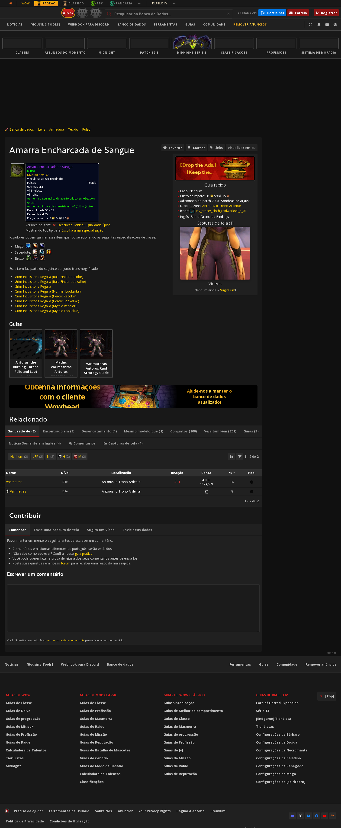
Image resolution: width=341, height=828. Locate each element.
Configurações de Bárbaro (278, 734)
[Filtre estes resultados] (239, 456)
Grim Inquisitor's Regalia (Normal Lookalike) (48, 291)
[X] (300, 815)
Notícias (15, 24)
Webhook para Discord (88, 24)
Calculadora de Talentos (26, 750)
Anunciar (125, 811)
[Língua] (335, 24)
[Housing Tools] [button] (45, 24)
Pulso (86, 129)
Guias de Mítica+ (20, 726)
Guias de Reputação (96, 742)
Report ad (331, 653)
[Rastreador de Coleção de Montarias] (133, 396)
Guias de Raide (18, 742)
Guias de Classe (19, 703)
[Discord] (292, 815)
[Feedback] (327, 24)
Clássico (76, 3)
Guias (190, 24)
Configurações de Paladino (278, 758)
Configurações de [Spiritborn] (280, 782)
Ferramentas (240, 664)
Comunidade (214, 24)
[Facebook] (316, 815)
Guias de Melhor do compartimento (193, 711)
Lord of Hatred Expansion (277, 703)
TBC (100, 3)
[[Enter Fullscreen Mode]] (310, 24)
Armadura (56, 129)
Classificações (92, 782)
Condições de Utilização (70, 821)
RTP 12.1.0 (82, 13)
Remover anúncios (250, 24)
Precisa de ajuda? (28, 811)
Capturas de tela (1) (215, 223)
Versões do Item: (39, 225)
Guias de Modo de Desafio (101, 766)
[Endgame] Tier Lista (273, 718)
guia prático (84, 553)
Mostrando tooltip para (43, 230)
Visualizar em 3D (242, 147)
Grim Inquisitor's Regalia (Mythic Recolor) (46, 306)
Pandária (124, 3)
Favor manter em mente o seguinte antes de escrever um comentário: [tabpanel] (72, 590)
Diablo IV (164, 3)
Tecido (73, 129)
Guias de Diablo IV (272, 695)
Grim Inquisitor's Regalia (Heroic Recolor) (45, 296)
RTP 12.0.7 (95, 13)
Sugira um (227, 290)
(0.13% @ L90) (84, 206)
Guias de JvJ (173, 750)
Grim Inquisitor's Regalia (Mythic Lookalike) (47, 311)
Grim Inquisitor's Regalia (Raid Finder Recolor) (49, 276)
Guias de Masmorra (96, 718)
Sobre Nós (103, 811)
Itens (41, 129)
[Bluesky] (308, 815)
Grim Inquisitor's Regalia (33, 286)
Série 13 (262, 711)
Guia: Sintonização (179, 703)
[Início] (31, 13)
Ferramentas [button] (165, 24)
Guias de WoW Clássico (184, 695)
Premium (217, 811)
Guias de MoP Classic (98, 695)
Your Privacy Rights (154, 811)
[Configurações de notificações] (318, 24)
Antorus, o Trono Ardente (121, 482)
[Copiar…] (231, 456)
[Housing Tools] (40, 664)
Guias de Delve (18, 711)
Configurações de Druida (276, 742)
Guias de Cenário (94, 758)
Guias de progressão (23, 718)
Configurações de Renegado (279, 766)
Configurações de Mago (276, 774)
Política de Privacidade (25, 821)
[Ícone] (17, 170)
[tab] (22, 431)
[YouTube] (324, 815)
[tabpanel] (133, 478)
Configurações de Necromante (282, 750)
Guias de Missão (93, 734)
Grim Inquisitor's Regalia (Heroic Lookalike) (47, 301)
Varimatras (14, 482)
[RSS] (332, 815)
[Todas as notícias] (10, 3)
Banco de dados (131, 24)
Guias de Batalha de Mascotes (105, 750)
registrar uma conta (72, 640)
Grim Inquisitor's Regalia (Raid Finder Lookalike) (50, 281)
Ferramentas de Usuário (69, 811)
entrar (51, 640)
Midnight (13, 766)
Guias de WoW (18, 695)
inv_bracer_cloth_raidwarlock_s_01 (221, 211)
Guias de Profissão (21, 734)
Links (219, 147)
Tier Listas (15, 758)
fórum (65, 563)
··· (140, 3)
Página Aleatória (191, 811)
